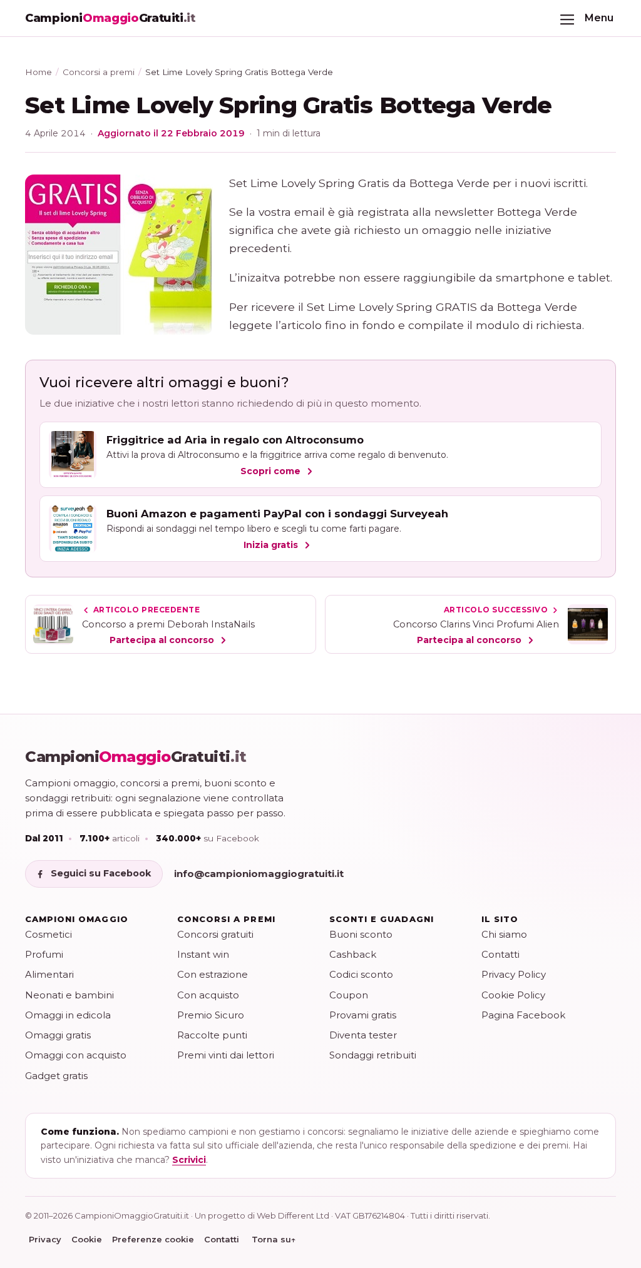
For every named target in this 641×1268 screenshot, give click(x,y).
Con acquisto (208, 995)
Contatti (500, 954)
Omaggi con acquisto (75, 1055)
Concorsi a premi (99, 72)
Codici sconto (361, 974)
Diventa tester (363, 1035)
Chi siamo (504, 934)
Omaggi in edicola (68, 1015)
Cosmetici (48, 934)
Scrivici (189, 1159)
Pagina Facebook (523, 1015)
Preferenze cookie (153, 1239)
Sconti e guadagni (381, 919)
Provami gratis (362, 1015)
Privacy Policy (513, 974)
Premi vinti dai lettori (225, 1055)
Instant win (203, 954)
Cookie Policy (513, 995)
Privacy (45, 1239)
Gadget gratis (56, 1076)
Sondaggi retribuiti (372, 1055)
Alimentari (49, 974)
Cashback (352, 954)
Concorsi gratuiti (215, 934)
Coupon (348, 995)
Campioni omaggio (76, 919)
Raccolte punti (212, 1035)
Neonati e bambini (69, 995)
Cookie (86, 1239)
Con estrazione (212, 974)
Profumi (44, 954)
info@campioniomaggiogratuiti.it (259, 874)
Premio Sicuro (210, 1015)
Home (38, 72)
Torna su (274, 1239)
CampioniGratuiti (136, 756)
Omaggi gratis (58, 1035)
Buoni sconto (360, 934)
